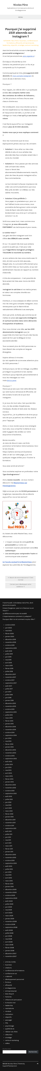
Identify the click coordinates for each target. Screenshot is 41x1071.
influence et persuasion (13, 1000)
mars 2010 (9, 881)
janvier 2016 (9, 700)
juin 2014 (8, 738)
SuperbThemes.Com (10, 1066)
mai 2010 (8, 875)
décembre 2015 (10, 703)
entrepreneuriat (28, 43)
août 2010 (8, 866)
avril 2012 (8, 808)
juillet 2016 (9, 695)
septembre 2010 (11, 863)
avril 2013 (8, 773)
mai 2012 (8, 805)
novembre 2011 (10, 823)
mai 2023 (8, 631)
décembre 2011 (10, 820)
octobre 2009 (10, 895)
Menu (20, 17)
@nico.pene (11, 380)
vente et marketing (31, 45)
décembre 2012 (10, 785)
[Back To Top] (37, 1064)
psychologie (9, 1026)
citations (8, 968)
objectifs (14, 45)
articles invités (10, 962)
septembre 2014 (11, 735)
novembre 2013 (10, 753)
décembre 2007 (10, 953)
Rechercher (7, 1049)
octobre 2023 (10, 625)
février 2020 (9, 633)
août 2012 (8, 796)
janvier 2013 (9, 782)
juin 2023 (8, 628)
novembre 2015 (10, 706)
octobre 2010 (10, 860)
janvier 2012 (9, 817)
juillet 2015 (9, 715)
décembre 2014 (10, 727)
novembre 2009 (11, 892)
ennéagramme (10, 988)
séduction (8, 1035)
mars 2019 (9, 665)
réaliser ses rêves (11, 1032)
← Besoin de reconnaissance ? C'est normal (20, 579)
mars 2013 (9, 776)
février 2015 (9, 721)
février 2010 (9, 884)
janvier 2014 (9, 747)
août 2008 (9, 930)
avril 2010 (8, 878)
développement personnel (14, 979)
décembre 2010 (10, 855)
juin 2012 (8, 802)
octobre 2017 (9, 680)
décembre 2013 (10, 750)
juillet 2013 (9, 764)
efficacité (18, 43)
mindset (8, 1011)
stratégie (21, 45)
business (23, 41)
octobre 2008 (10, 924)
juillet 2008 (9, 933)
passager (8, 1020)
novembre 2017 (10, 677)
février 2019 (9, 668)
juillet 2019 (9, 654)
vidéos (7, 1043)
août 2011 (8, 831)
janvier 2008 (9, 951)
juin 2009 (8, 907)
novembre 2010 (10, 857)
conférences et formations (14, 971)
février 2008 (9, 948)
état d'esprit (9, 994)
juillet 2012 (9, 799)
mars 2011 (8, 846)
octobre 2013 (10, 756)
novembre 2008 (11, 921)
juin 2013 (8, 767)
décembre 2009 (10, 889)
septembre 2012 (11, 793)
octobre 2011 (9, 825)
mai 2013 (8, 770)
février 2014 (9, 744)
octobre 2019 (9, 645)
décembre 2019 (10, 639)
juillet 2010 (9, 869)
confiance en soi (11, 973)
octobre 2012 (9, 791)
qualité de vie (9, 1029)
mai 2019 (8, 660)
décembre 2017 (10, 674)
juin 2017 (8, 692)
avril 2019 (8, 663)
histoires (8, 997)
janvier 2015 (9, 724)
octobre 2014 (9, 732)
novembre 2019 (10, 642)
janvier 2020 (9, 636)
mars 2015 (9, 718)
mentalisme (9, 1008)
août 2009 (9, 901)
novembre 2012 (10, 788)
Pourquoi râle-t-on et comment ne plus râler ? (19, 619)
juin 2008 (8, 936)
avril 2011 (8, 843)
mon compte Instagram (22, 76)
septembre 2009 (11, 898)
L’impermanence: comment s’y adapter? (17, 616)
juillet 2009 (9, 904)
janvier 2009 (9, 919)
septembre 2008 (11, 927)
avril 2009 (8, 913)
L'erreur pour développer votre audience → (20, 585)
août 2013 (8, 761)
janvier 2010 (9, 886)
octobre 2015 (9, 709)
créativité (8, 976)
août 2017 (8, 686)
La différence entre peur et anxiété (15, 613)
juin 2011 (8, 837)
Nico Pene (14, 41)
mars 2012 (9, 811)
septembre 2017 (11, 683)
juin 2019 (8, 657)
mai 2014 (8, 741)
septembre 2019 (11, 648)
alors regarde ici (28, 56)
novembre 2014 (10, 729)
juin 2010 (8, 872)
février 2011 (9, 849)
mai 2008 (8, 939)
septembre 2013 (11, 759)
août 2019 (8, 651)
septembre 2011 (10, 828)
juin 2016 (8, 698)
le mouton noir (10, 1003)
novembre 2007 (11, 956)
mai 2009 (8, 910)
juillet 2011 (8, 834)
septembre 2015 (11, 712)
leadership (6, 45)
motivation (9, 1014)
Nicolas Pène (20, 4)
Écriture (8, 982)
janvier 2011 (9, 852)
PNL (6, 1023)
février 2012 (9, 814)
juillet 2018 (9, 671)
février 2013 (9, 779)
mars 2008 (9, 945)
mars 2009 (9, 916)
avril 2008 (8, 942)
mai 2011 (8, 840)
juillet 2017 (9, 689)
